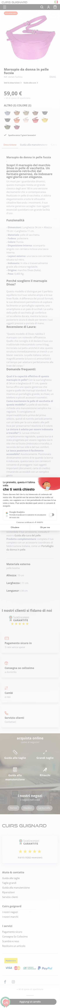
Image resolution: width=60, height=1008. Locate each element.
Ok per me (45, 527)
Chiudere (15, 527)
